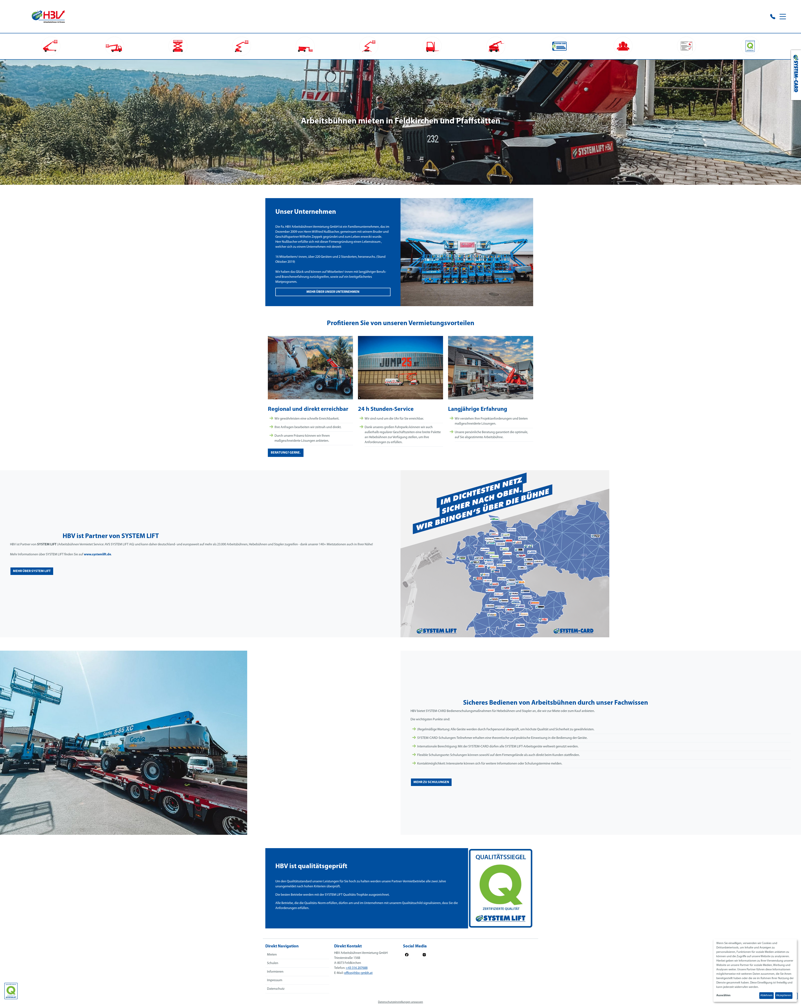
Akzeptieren (783, 995)
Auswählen (723, 995)
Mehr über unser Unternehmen (332, 292)
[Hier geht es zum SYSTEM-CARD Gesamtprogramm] (796, 75)
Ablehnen (766, 995)
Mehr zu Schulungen (431, 782)
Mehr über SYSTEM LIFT (32, 571)
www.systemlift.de (97, 554)
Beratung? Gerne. (286, 452)
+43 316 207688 (357, 968)
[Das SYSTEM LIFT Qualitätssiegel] (11, 991)
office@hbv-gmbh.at (358, 973)
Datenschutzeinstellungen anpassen (400, 1002)
